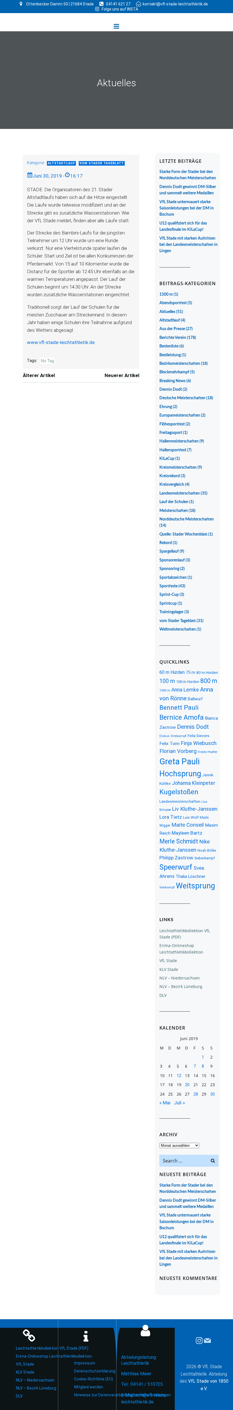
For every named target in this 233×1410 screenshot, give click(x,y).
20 (187, 1084)
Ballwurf (195, 699)
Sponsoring (169, 569)
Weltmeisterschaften (177, 629)
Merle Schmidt (178, 841)
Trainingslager (171, 612)
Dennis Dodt (170, 390)
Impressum (84, 1363)
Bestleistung (170, 355)
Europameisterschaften (179, 415)
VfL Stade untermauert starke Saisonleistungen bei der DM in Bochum (186, 208)
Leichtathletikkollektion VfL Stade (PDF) (34, 1348)
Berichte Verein (172, 338)
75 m (190, 672)
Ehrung (165, 407)
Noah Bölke (206, 851)
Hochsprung (180, 773)
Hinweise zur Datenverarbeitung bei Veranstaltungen (93, 1395)
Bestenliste (168, 346)
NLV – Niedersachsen (179, 978)
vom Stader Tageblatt (102, 163)
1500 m (166, 295)
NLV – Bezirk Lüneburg (180, 986)
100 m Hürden (187, 682)
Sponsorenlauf (172, 560)
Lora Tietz (170, 817)
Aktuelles (167, 312)
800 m (208, 680)
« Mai (164, 1103)
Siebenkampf (204, 858)
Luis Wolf (191, 817)
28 (196, 1094)
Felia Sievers (198, 735)
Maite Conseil (187, 825)
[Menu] (116, 26)
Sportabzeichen (173, 578)
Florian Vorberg (178, 751)
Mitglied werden (88, 1387)
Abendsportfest (173, 303)
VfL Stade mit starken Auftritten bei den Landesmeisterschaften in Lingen (188, 244)
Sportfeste (168, 586)
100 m (167, 681)
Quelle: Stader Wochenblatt (183, 534)
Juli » (179, 1103)
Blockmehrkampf (174, 372)
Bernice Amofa (181, 717)
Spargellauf (169, 551)
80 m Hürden (207, 672)
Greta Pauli (179, 761)
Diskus (164, 736)
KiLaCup (166, 459)
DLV (163, 995)
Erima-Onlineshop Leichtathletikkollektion (34, 1356)
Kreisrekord (169, 476)
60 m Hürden (172, 672)
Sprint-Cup (169, 595)
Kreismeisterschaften (178, 468)
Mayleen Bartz (187, 833)
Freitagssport (170, 433)
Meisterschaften (173, 511)
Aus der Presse (172, 329)
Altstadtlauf (61, 163)
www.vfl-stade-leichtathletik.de (61, 342)
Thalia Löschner (190, 876)
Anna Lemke (185, 690)
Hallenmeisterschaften (179, 441)
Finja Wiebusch (199, 743)
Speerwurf (175, 867)
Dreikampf (178, 736)
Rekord (165, 543)
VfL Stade (168, 960)
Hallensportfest (172, 450)
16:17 (76, 176)
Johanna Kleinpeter (193, 783)
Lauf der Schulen (173, 502)
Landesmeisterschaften (179, 493)
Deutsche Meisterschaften (182, 398)
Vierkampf (167, 887)
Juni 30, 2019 (47, 176)
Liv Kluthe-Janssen (194, 809)
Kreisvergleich (171, 485)
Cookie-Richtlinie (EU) (93, 1379)
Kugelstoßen (178, 792)
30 (212, 1094)
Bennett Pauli (179, 707)
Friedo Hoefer (207, 752)
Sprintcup (168, 604)
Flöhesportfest (172, 424)
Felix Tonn (169, 743)
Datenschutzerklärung (93, 1371)
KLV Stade (168, 969)
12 (179, 1075)
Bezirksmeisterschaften (179, 364)
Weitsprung (195, 885)
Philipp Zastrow (176, 858)
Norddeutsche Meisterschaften (186, 519)
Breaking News (172, 381)
